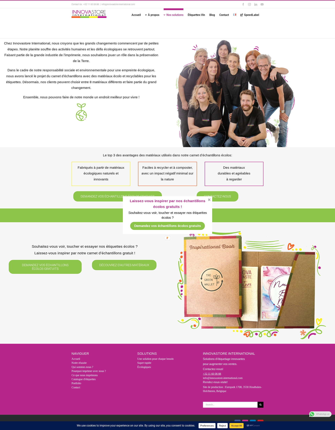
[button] (167, 203)
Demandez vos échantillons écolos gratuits (167, 225)
